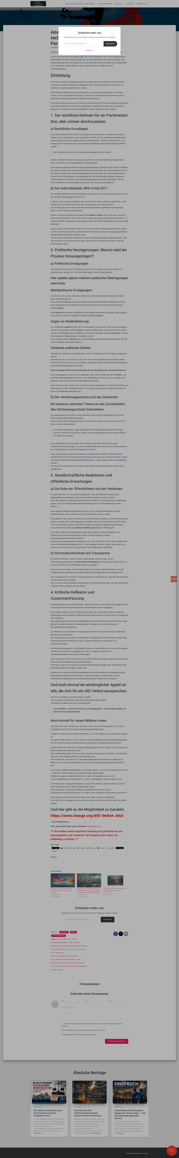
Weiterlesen (89, 50)
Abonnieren (110, 44)
